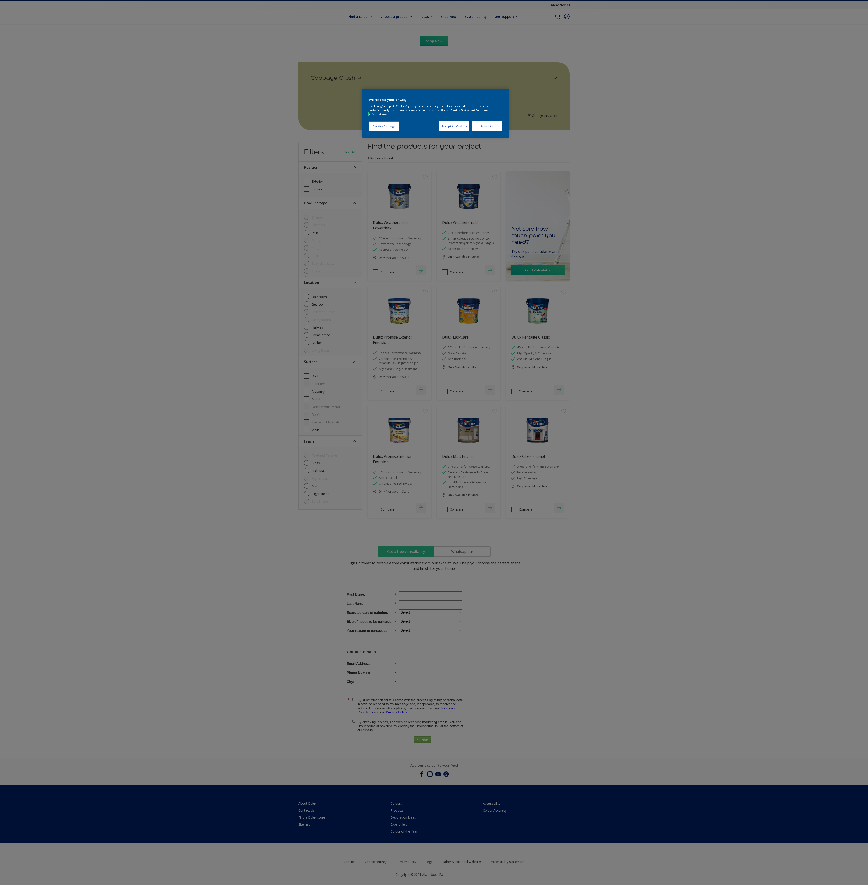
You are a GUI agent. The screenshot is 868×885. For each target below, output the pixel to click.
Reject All (487, 126)
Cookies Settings (384, 126)
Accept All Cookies (454, 126)
